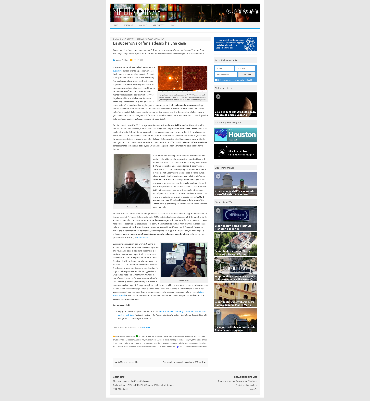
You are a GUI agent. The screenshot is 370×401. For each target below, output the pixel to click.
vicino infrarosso (133, 340)
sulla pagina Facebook (168, 343)
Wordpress (252, 381)
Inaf (172, 25)
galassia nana (157, 336)
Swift (203, 336)
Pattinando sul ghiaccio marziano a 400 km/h (184, 362)
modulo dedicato (168, 347)
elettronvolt (143, 237)
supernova (117, 70)
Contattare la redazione (246, 385)
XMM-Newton (150, 340)
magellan (189, 336)
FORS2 (148, 336)
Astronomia (120, 336)
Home (115, 25)
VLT (143, 340)
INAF (128, 336)
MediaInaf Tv (158, 25)
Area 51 (253, 389)
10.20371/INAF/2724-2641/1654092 (195, 347)
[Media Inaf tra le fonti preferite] (235, 52)
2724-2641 (123, 389)
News (133, 336)
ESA (140, 336)
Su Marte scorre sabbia (126, 362)
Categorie (128, 25)
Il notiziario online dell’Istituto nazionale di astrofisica (137, 16)
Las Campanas (178, 336)
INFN (170, 336)
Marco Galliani (122, 60)
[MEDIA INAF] (137, 14)
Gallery (143, 25)
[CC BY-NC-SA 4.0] (146, 327)
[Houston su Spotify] (235, 142)
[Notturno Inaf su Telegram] (235, 159)
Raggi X (197, 336)
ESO (143, 336)
